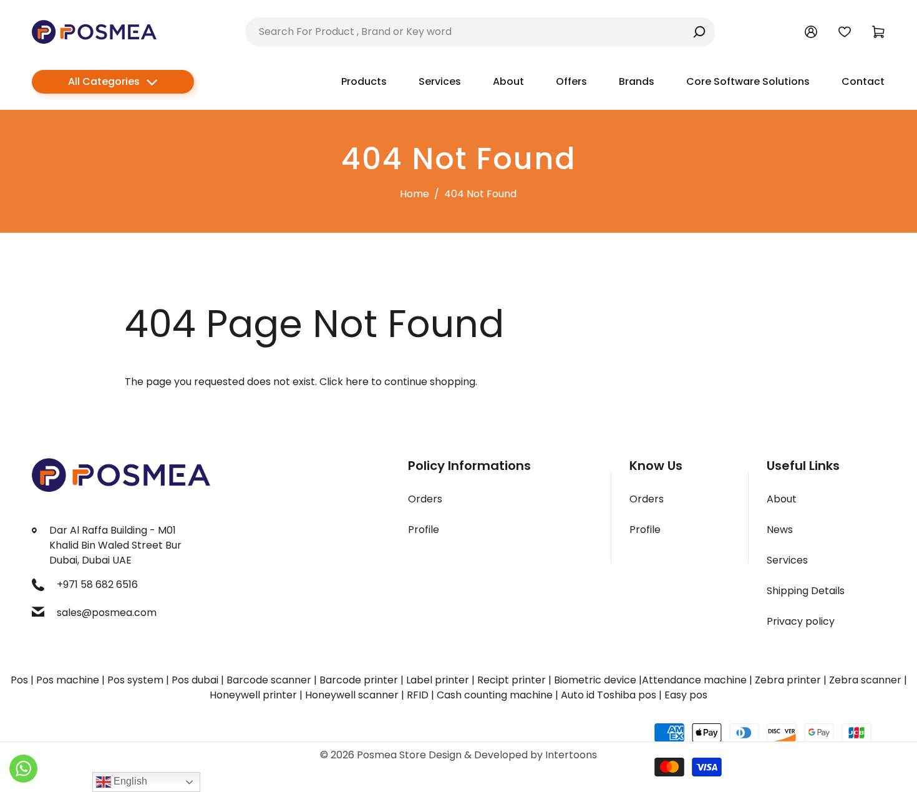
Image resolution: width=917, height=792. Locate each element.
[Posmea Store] (94, 31)
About (782, 499)
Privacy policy (801, 621)
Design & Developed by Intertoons (513, 755)
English (129, 781)
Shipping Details (806, 591)
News (780, 529)
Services (787, 560)
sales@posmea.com (107, 612)
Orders (425, 499)
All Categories (104, 81)
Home (414, 194)
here (357, 381)
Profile (423, 529)
